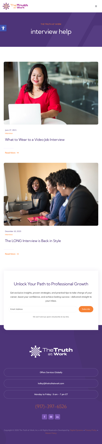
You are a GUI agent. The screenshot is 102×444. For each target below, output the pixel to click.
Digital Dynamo (76, 430)
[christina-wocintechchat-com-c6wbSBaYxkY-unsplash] (51, 163)
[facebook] (44, 416)
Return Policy (50, 433)
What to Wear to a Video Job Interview (35, 139)
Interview (9, 133)
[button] (3, 28)
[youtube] (51, 416)
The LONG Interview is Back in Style (33, 241)
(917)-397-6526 (51, 406)
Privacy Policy (91, 430)
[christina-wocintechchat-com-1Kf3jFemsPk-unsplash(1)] (51, 62)
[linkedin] (57, 416)
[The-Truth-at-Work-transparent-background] (15, 3)
